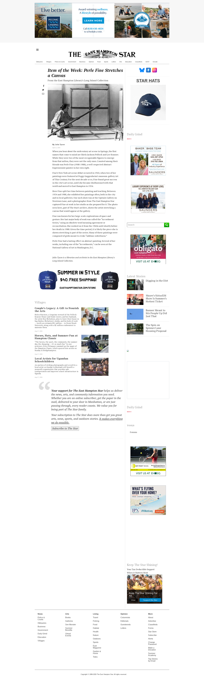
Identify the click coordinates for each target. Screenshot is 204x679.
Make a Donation (152, 649)
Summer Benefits (68, 629)
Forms (150, 628)
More (150, 614)
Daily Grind (42, 634)
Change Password (152, 643)
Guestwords (126, 625)
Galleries (69, 621)
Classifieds (138, 62)
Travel (95, 617)
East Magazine (97, 647)
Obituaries (39, 62)
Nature (96, 635)
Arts (120, 62)
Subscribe (152, 635)
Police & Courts (60, 62)
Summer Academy (152, 654)
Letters (114, 62)
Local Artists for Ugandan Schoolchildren (51, 360)
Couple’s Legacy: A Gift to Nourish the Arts (57, 309)
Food (99, 62)
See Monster (70, 625)
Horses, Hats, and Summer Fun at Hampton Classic (56, 337)
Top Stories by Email (153, 660)
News (40, 614)
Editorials (124, 621)
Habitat (96, 628)
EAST (147, 62)
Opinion (91, 62)
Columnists (125, 617)
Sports (106, 62)
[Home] (102, 54)
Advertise (152, 621)
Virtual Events (68, 635)
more (129, 139)
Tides (95, 657)
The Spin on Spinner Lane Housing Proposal (156, 327)
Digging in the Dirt (157, 280)
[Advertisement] (148, 540)
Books (68, 617)
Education (128, 62)
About (150, 617)
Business (82, 62)
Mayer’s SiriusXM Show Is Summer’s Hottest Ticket (156, 298)
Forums (133, 432)
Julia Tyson (60, 144)
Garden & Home (97, 652)
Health (95, 632)
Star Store (152, 632)
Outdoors (97, 639)
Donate (155, 62)
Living (95, 614)
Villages (48, 62)
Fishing (96, 621)
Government (72, 62)
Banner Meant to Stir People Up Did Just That (156, 313)
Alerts (150, 639)
